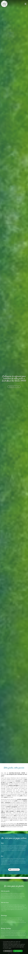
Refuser (8, 951)
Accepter (18, 951)
